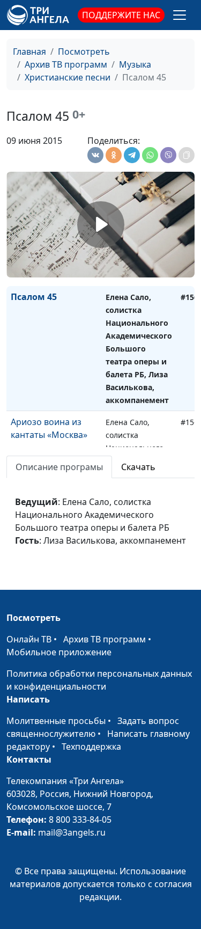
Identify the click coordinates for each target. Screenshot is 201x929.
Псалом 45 (34, 297)
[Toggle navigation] (180, 15)
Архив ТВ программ (66, 64)
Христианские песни (67, 77)
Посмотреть (84, 51)
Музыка (135, 64)
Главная (29, 51)
